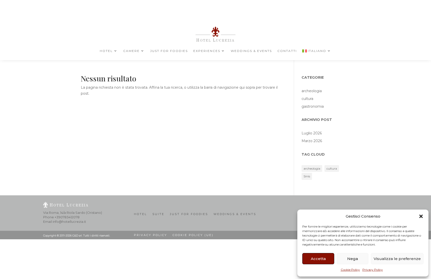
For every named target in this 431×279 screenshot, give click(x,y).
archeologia (312, 91)
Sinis (307, 176)
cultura (307, 98)
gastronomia (313, 106)
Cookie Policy (350, 270)
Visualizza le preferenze (397, 258)
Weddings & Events (251, 51)
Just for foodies (169, 51)
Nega (352, 258)
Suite (158, 214)
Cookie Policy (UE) (193, 235)
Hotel (106, 51)
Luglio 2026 (312, 133)
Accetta (318, 258)
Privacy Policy (372, 270)
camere (131, 51)
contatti (287, 51)
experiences (206, 51)
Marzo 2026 (312, 141)
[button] (421, 216)
